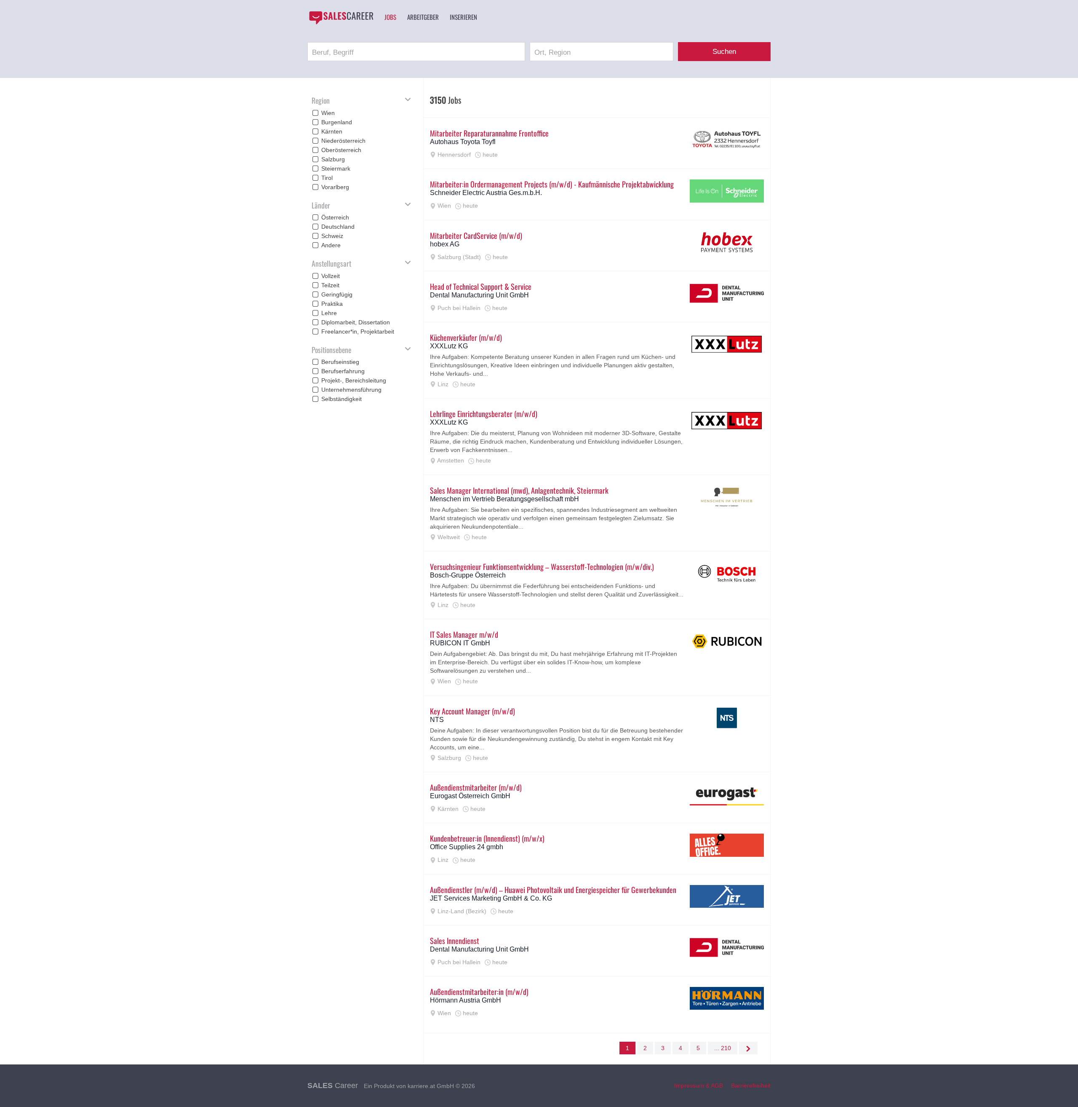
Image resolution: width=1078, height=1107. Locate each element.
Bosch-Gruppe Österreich (468, 575)
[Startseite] (341, 18)
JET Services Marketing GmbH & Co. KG (491, 898)
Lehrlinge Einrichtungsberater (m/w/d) (483, 413)
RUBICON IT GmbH (460, 643)
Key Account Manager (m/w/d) (472, 711)
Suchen (724, 52)
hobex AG (444, 244)
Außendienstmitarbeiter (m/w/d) (476, 787)
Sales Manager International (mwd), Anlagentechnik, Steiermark (519, 490)
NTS (437, 719)
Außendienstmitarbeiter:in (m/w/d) (479, 991)
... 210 (722, 1048)
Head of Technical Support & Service (480, 286)
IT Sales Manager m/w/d (464, 634)
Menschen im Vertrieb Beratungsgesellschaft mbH (504, 499)
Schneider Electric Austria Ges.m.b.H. (486, 192)
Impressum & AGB (698, 1085)
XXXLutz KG (449, 346)
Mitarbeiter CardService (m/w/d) (476, 235)
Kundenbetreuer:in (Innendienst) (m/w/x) (487, 838)
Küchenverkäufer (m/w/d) (466, 337)
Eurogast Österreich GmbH (470, 796)
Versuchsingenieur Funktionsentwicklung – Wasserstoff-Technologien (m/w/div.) (542, 566)
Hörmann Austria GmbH (465, 1000)
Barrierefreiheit (751, 1085)
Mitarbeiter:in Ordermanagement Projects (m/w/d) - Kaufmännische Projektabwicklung (552, 184)
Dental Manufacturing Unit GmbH (479, 295)
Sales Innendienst (454, 940)
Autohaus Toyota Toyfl (463, 141)
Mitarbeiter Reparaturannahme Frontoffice (489, 133)
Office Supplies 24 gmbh (466, 846)
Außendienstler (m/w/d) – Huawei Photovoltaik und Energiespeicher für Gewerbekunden (553, 889)
